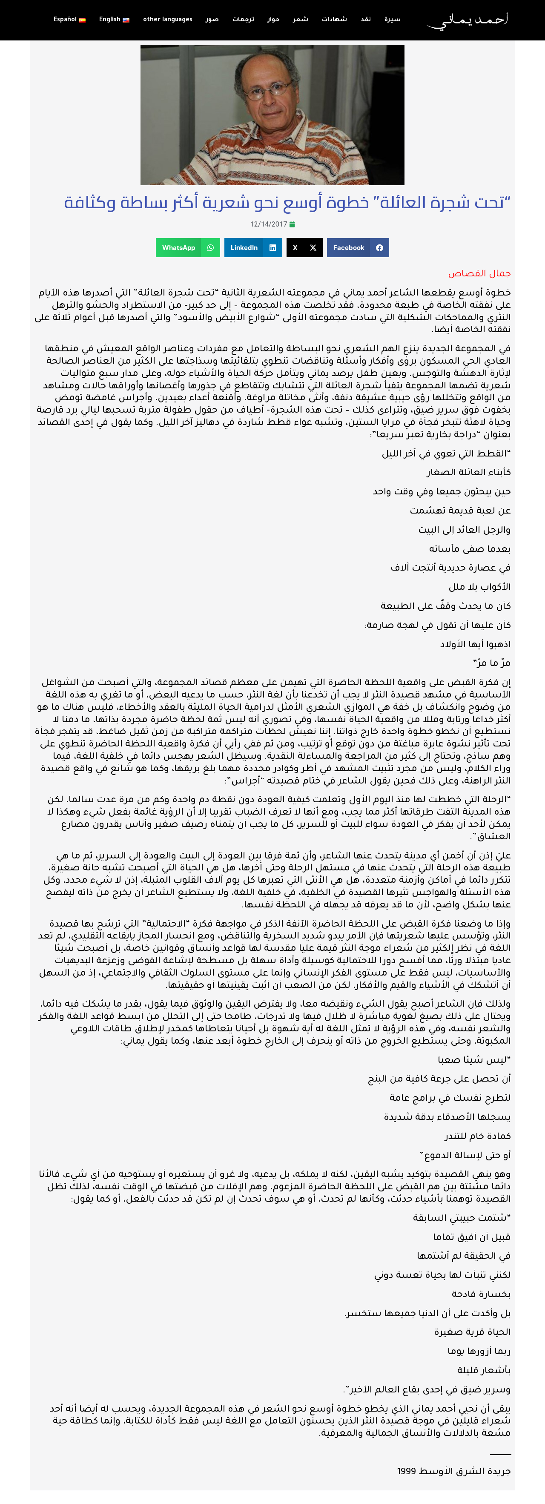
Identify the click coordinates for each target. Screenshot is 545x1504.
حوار (274, 20)
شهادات (334, 20)
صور (212, 20)
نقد (366, 20)
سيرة (392, 20)
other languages (167, 20)
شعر (300, 20)
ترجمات (243, 20)
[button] (358, 247)
